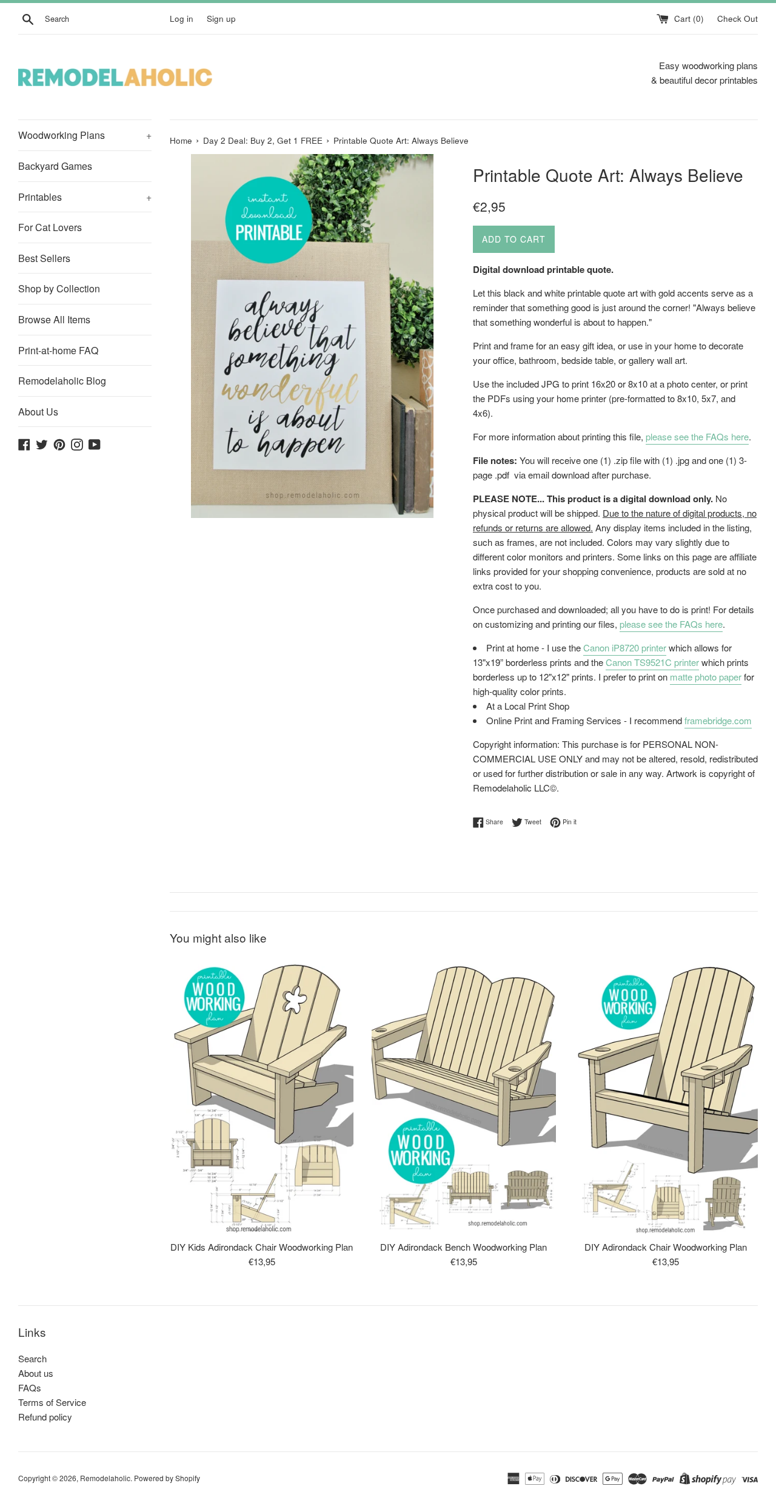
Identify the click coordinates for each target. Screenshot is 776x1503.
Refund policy (45, 1416)
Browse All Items (54, 319)
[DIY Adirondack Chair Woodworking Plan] (666, 1096)
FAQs (29, 1387)
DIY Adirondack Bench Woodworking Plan (463, 1246)
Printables (85, 197)
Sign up (221, 18)
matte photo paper (705, 676)
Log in (181, 18)
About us (35, 1373)
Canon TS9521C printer (652, 662)
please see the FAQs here (697, 436)
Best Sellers (44, 258)
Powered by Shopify (167, 1478)
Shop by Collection (59, 288)
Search (32, 1358)
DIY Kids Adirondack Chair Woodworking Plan (261, 1246)
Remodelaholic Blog (62, 381)
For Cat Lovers (50, 227)
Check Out (737, 18)
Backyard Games (55, 166)
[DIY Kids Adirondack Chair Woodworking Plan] (261, 1096)
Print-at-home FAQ (58, 350)
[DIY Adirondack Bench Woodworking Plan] (463, 1096)
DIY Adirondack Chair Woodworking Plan (665, 1246)
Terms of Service (52, 1402)
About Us (38, 412)
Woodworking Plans (85, 135)
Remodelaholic (105, 1478)
